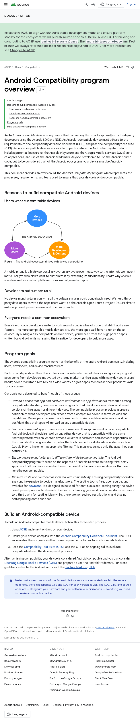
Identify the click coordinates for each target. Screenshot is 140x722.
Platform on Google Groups (65, 678)
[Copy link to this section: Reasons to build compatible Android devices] (102, 193)
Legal (46, 704)
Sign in (131, 4)
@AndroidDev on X (61, 660)
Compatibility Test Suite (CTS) (44, 547)
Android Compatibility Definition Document (89, 536)
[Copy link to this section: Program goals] (38, 354)
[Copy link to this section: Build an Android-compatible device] (83, 514)
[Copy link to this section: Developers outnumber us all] (55, 291)
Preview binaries (13, 672)
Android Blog (57, 666)
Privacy (69, 704)
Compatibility (32, 67)
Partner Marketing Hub (80, 567)
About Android (13, 704)
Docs (18, 67)
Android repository (15, 655)
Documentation (17, 15)
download (35, 486)
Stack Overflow (104, 678)
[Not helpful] (133, 67)
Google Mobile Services (108, 672)
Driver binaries (12, 684)
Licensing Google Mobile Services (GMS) (30, 563)
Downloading (12, 666)
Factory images (13, 678)
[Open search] (86, 4)
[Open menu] (5, 4)
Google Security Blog (62, 672)
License (57, 704)
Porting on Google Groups (65, 690)
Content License (105, 627)
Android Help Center (106, 655)
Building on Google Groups (65, 684)
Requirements (12, 660)
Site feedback (85, 704)
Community (32, 704)
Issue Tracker (102, 684)
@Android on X (58, 655)
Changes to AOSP (22, 50)
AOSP (7, 67)
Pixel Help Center (104, 660)
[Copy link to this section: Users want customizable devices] (63, 201)
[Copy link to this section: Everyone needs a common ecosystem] (73, 318)
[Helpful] (127, 67)
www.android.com (105, 666)
